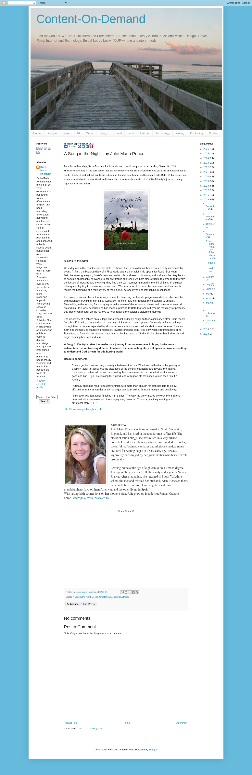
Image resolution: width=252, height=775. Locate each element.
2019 (206, 181)
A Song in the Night (82, 597)
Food (131, 133)
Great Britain (105, 597)
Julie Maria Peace (120, 597)
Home (37, 133)
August (210, 277)
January (210, 320)
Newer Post (71, 723)
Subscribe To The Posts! (81, 604)
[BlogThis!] (126, 592)
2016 (206, 195)
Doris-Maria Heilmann (45, 170)
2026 (206, 149)
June (209, 289)
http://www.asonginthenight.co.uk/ (83, 409)
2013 (206, 333)
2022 (206, 167)
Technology (163, 133)
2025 (206, 153)
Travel (118, 133)
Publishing (196, 133)
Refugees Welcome (210, 267)
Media (90, 133)
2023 (206, 162)
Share (71, 146)
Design (103, 133)
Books (66, 133)
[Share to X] (130, 592)
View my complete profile (41, 384)
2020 (206, 176)
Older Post (181, 723)
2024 (206, 158)
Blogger (153, 749)
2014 (206, 329)
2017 (206, 190)
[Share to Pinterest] (137, 592)
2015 (206, 199)
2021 (206, 172)
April (209, 298)
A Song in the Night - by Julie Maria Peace (211, 250)
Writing (180, 133)
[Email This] (122, 592)
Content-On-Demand (90, 19)
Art (78, 133)
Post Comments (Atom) (91, 728)
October (210, 224)
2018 (206, 185)
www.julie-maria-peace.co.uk (91, 498)
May (208, 293)
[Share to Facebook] (133, 592)
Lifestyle (52, 133)
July (208, 284)
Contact (214, 133)
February (210, 313)
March (209, 302)
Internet (145, 133)
